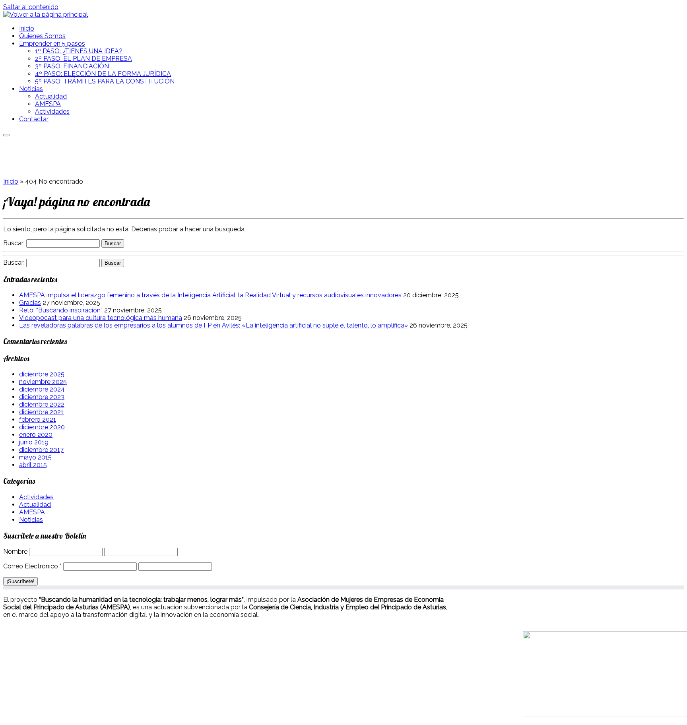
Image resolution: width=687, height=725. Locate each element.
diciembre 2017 (41, 450)
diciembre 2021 (41, 412)
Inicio (26, 28)
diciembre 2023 (41, 397)
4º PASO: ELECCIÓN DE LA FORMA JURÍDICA (103, 74)
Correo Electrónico (32, 566)
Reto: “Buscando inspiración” (61, 310)
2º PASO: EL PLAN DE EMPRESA (83, 58)
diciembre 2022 (41, 404)
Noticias (31, 89)
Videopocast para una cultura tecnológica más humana (100, 318)
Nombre (15, 551)
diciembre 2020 (42, 427)
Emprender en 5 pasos (52, 43)
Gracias (30, 302)
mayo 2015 (35, 457)
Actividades (52, 111)
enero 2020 (35, 434)
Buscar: (14, 243)
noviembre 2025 (43, 382)
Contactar (34, 119)
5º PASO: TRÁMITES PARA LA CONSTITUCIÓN (105, 81)
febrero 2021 (37, 419)
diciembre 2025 (41, 374)
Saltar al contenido (30, 7)
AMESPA (48, 104)
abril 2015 (33, 465)
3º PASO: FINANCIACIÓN (72, 66)
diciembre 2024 (42, 389)
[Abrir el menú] (6, 135)
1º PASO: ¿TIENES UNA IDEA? (78, 51)
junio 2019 (34, 442)
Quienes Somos (42, 36)
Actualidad (51, 96)
